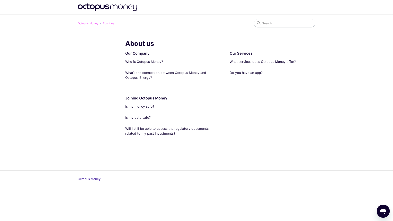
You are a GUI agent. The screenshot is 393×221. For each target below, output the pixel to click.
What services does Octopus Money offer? (263, 62)
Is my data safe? (138, 117)
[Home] (107, 7)
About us (108, 23)
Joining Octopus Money (146, 98)
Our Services (241, 53)
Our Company (137, 53)
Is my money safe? (139, 106)
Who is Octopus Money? (144, 62)
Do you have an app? (246, 73)
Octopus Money (88, 23)
